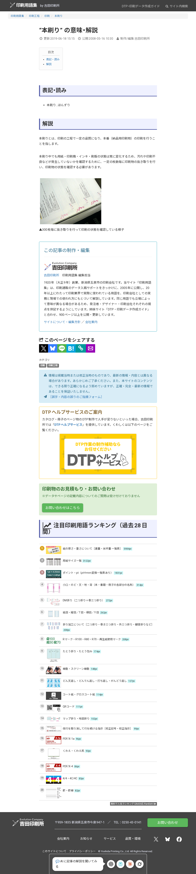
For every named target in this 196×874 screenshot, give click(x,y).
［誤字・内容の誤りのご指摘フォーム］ (76, 397)
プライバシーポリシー (82, 851)
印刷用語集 (26, 5)
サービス (110, 838)
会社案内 (91, 322)
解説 (48, 64)
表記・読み (53, 59)
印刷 (47, 15)
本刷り (59, 15)
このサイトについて (54, 851)
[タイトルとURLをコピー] (81, 348)
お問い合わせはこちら (62, 508)
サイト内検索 (178, 6)
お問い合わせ (167, 823)
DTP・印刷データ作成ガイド (141, 6)
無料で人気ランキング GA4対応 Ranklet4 (132, 804)
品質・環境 (132, 838)
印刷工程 (34, 15)
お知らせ (86, 838)
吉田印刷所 (51, 275)
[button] (43, 348)
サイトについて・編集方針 (62, 322)
